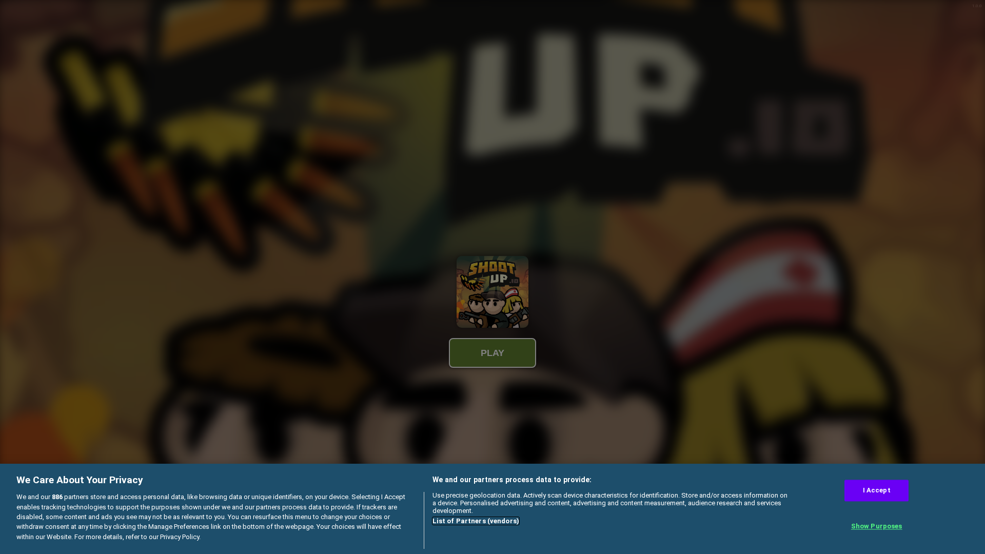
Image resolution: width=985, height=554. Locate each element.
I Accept (877, 490)
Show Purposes (876, 526)
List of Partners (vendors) (475, 521)
